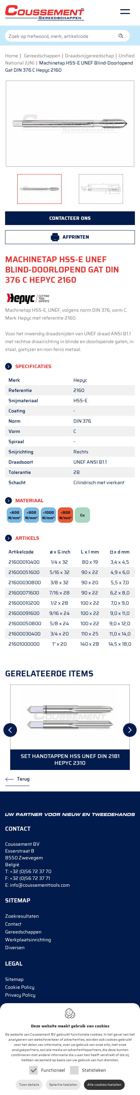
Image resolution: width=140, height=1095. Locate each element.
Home (11, 55)
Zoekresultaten (22, 916)
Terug (23, 779)
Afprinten (76, 237)
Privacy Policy (20, 995)
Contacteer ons (70, 218)
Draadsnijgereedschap (89, 55)
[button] (121, 36)
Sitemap (14, 979)
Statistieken (94, 1070)
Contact (13, 924)
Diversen (14, 947)
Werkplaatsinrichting (28, 939)
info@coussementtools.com (40, 885)
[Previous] (10, 730)
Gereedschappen (42, 55)
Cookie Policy (19, 987)
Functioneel (53, 1070)
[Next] (130, 730)
